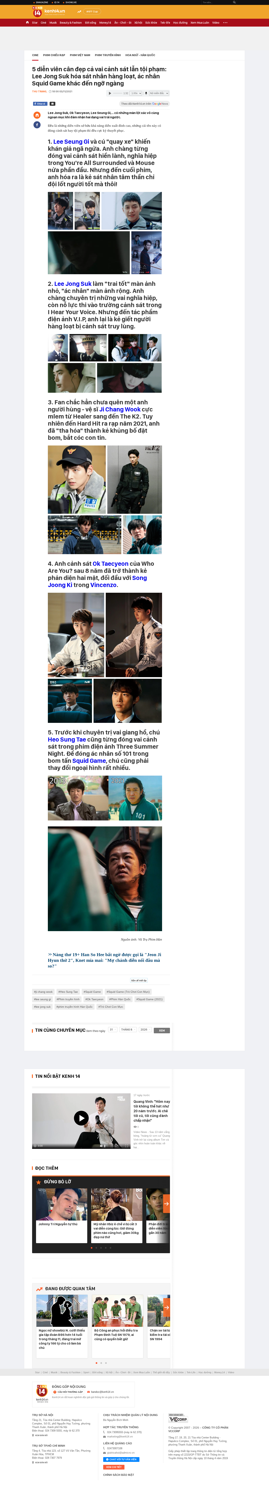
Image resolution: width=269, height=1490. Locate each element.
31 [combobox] (111, 1029)
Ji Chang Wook (120, 409)
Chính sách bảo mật (118, 1474)
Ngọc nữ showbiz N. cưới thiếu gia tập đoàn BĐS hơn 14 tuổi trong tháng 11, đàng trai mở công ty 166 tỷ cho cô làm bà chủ (62, 1339)
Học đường (180, 22)
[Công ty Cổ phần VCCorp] (178, 1418)
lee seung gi (43, 999)
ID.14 (56, 2)
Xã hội (138, 22)
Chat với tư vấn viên (122, 1459)
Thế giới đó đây (161, 1372)
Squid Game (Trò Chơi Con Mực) (129, 991)
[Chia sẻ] (37, 124)
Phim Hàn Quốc (121, 999)
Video (215, 22)
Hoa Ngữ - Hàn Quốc (140, 55)
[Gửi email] (52, 104)
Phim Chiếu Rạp (54, 55)
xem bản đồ (41, 1435)
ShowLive (71, 2)
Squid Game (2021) (150, 999)
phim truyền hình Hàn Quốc (75, 1006)
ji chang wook (44, 991)
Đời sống (90, 22)
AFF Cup (93, 11)
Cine (35, 55)
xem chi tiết (114, 1467)
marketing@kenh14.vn (120, 1436)
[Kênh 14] (42, 1394)
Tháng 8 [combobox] (126, 1029)
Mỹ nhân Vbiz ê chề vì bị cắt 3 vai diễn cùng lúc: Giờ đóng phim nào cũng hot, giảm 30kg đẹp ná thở (116, 1230)
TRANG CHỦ (27, 23)
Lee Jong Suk (73, 283)
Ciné (43, 22)
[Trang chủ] (37, 115)
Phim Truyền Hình (108, 55)
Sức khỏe (151, 22)
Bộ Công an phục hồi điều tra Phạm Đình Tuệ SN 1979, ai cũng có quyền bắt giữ (116, 1334)
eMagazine (42, 2)
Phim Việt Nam (80, 55)
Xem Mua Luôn (200, 22)
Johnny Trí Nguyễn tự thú (57, 1224)
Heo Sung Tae (67, 739)
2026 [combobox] (144, 1029)
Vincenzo (103, 585)
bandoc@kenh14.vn (102, 1392)
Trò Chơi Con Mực (111, 1006)
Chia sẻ (41, 103)
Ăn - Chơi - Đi (122, 22)
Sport (86, 1372)
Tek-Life (191, 1372)
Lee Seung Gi (71, 141)
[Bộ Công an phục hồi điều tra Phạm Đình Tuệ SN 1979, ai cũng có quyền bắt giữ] (117, 1311)
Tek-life (165, 22)
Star (35, 22)
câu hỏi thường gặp (70, 1392)
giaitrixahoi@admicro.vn (120, 1452)
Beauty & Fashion (71, 22)
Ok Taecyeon (111, 563)
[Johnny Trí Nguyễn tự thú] (61, 1204)
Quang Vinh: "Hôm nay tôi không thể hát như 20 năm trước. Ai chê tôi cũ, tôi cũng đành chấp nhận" (152, 1110)
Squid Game (89, 760)
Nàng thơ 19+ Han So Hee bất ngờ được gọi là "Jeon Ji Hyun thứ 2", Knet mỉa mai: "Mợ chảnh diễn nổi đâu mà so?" (104, 960)
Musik (53, 22)
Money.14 (105, 22)
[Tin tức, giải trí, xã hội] (51, 12)
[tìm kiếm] (234, 2)
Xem (162, 1030)
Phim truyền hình (69, 999)
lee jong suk (43, 1006)
